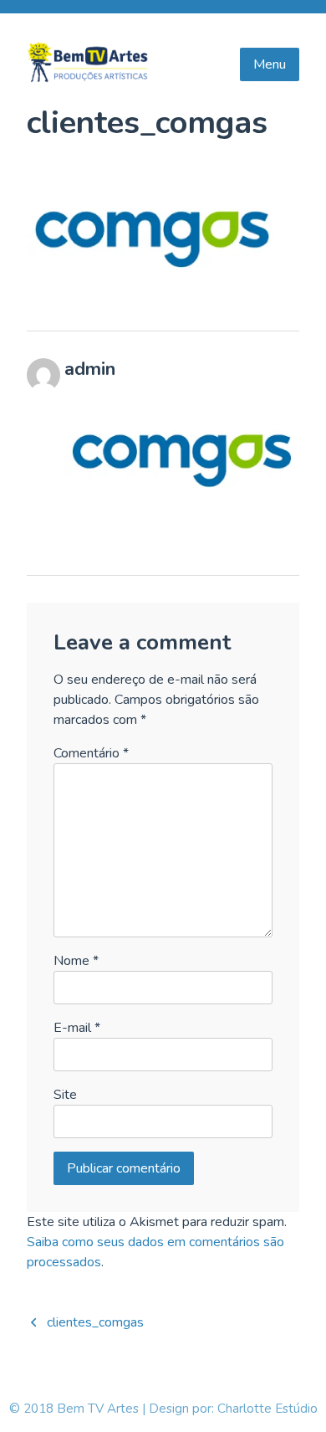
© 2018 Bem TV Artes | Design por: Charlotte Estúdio (163, 1408)
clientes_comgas (95, 1322)
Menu (269, 64)
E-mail (76, 1028)
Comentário (91, 753)
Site (65, 1095)
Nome (76, 961)
